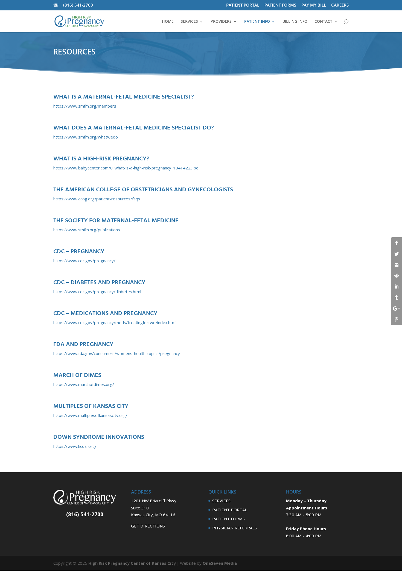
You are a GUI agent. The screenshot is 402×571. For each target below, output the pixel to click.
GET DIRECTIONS (148, 526)
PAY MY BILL (313, 5)
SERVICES (189, 21)
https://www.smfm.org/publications (86, 229)
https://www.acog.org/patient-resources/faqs (96, 198)
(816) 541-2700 (79, 5)
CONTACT (323, 21)
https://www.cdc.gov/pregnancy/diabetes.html (97, 291)
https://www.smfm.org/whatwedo (85, 137)
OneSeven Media (220, 563)
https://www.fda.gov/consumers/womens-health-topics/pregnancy (116, 353)
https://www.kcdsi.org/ (75, 446)
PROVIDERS (221, 21)
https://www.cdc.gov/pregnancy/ (84, 260)
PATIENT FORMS (280, 5)
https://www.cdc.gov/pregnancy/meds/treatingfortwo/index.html (114, 322)
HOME (168, 21)
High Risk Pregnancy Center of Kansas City (132, 563)
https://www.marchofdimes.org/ (83, 384)
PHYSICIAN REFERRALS (234, 527)
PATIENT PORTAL (242, 5)
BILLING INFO (294, 21)
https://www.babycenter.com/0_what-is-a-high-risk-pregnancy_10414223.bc (125, 168)
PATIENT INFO (257, 21)
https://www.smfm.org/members (84, 106)
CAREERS (340, 5)
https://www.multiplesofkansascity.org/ (90, 415)
